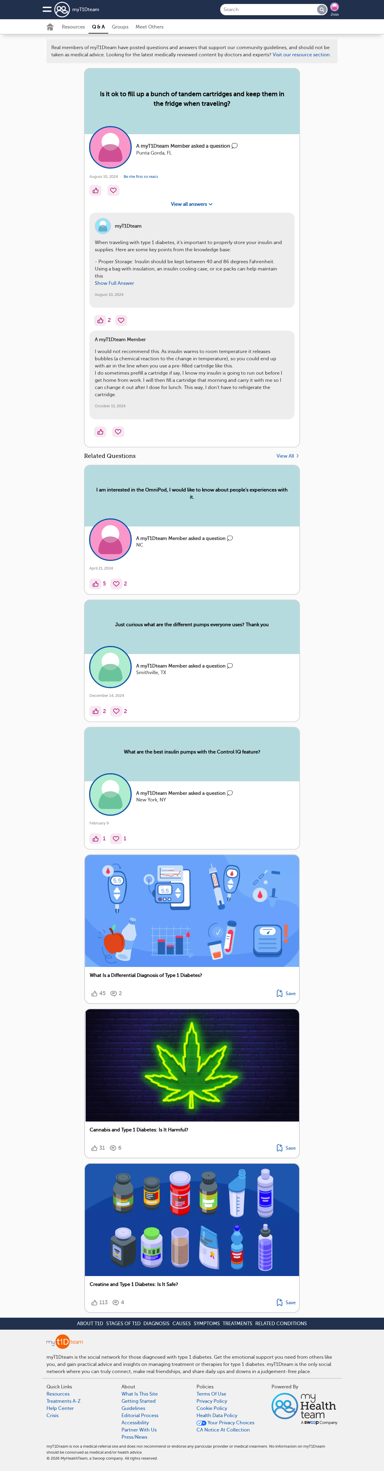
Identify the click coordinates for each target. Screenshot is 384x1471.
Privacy (175, 446)
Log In (214, 464)
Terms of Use (210, 429)
